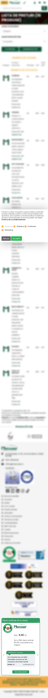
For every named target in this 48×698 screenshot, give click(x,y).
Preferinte (32, 226)
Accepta (16, 238)
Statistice (20, 226)
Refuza (6, 238)
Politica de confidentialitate (13, 219)
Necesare (9, 226)
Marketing (9, 230)
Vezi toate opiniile (21, 672)
